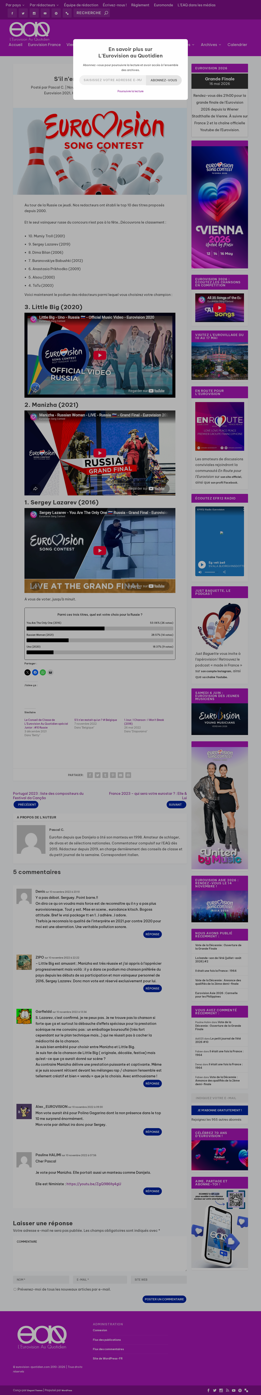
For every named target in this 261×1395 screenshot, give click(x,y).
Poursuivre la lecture (130, 91)
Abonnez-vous (164, 80)
